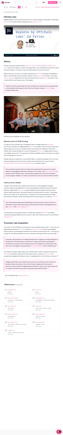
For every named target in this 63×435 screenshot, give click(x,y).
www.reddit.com (12, 306)
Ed (39, 78)
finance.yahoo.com (12, 322)
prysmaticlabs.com (13, 314)
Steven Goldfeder (36, 65)
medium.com (11, 330)
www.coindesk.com (40, 314)
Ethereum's (22, 229)
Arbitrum (6, 22)
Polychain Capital (9, 163)
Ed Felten (28, 65)
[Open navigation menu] (60, 2)
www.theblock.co (40, 322)
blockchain (7, 217)
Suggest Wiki (52, 2)
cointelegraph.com (40, 298)
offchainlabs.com (11, 290)
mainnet (31, 147)
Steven (45, 78)
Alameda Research (29, 163)
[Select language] (44, 2)
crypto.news (38, 306)
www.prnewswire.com (13, 298)
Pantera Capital (19, 163)
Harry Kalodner (49, 65)
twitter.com (38, 290)
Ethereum (35, 22)
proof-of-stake (37, 229)
